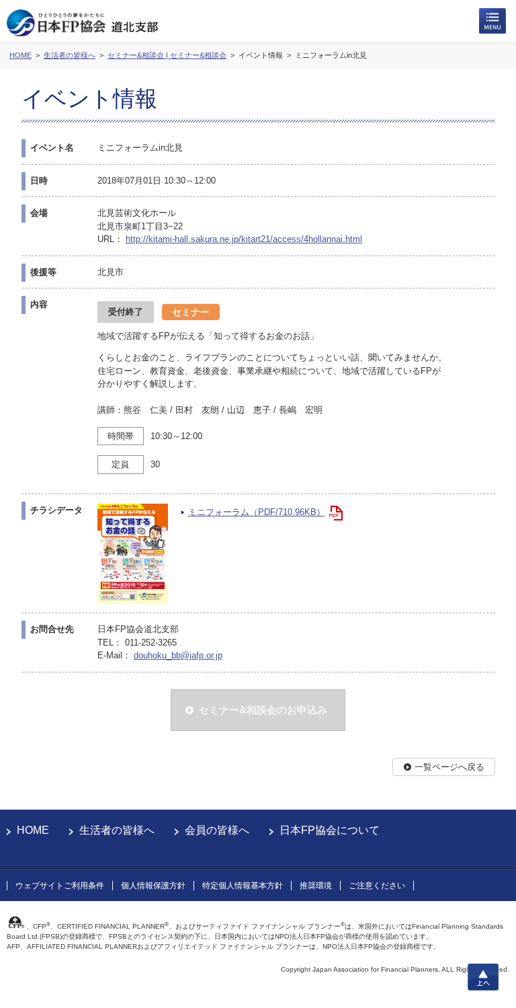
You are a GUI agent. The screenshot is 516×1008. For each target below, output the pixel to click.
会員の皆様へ (217, 830)
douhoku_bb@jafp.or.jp (178, 655)
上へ (483, 977)
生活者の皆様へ (117, 830)
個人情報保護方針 (153, 885)
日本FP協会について (330, 830)
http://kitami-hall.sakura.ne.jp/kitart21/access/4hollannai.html (244, 239)
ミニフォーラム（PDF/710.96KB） (256, 512)
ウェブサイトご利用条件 (59, 885)
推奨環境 (316, 885)
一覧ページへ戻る (449, 767)
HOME (33, 830)
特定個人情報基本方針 (242, 885)
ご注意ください (377, 885)
